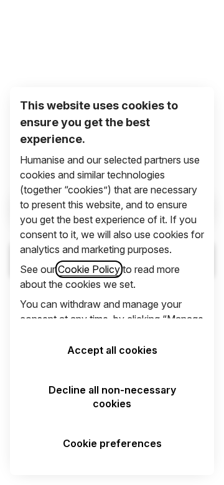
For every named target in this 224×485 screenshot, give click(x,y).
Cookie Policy (89, 269)
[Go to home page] (17, 24)
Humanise (112, 26)
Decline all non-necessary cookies (112, 397)
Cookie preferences (112, 443)
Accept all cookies (112, 350)
